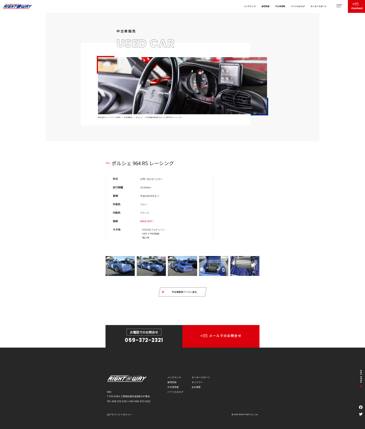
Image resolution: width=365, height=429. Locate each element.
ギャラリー (197, 382)
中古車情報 (280, 6)
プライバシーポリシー (120, 414)
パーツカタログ (298, 6)
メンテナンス (250, 6)
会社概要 (196, 387)
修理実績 (265, 6)
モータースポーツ (319, 6)
